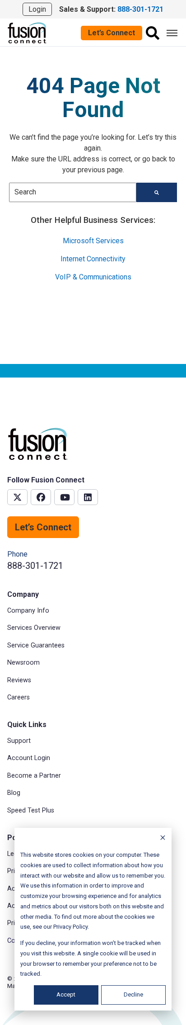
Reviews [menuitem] (19, 680)
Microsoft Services (93, 240)
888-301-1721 (35, 565)
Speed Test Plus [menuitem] (30, 810)
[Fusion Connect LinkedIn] (88, 497)
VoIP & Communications (93, 277)
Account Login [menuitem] (28, 758)
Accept (65, 994)
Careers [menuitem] (18, 697)
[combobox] (72, 192)
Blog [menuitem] (13, 793)
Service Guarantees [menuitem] (36, 645)
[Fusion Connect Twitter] (17, 497)
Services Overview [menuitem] (33, 628)
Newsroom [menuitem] (23, 662)
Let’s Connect (111, 32)
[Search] (152, 33)
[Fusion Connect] (27, 32)
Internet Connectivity (93, 259)
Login (37, 9)
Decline (133, 994)
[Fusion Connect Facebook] (41, 497)
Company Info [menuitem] (28, 610)
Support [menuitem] (19, 741)
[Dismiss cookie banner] (163, 839)
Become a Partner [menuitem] (34, 775)
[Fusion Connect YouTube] (64, 497)
